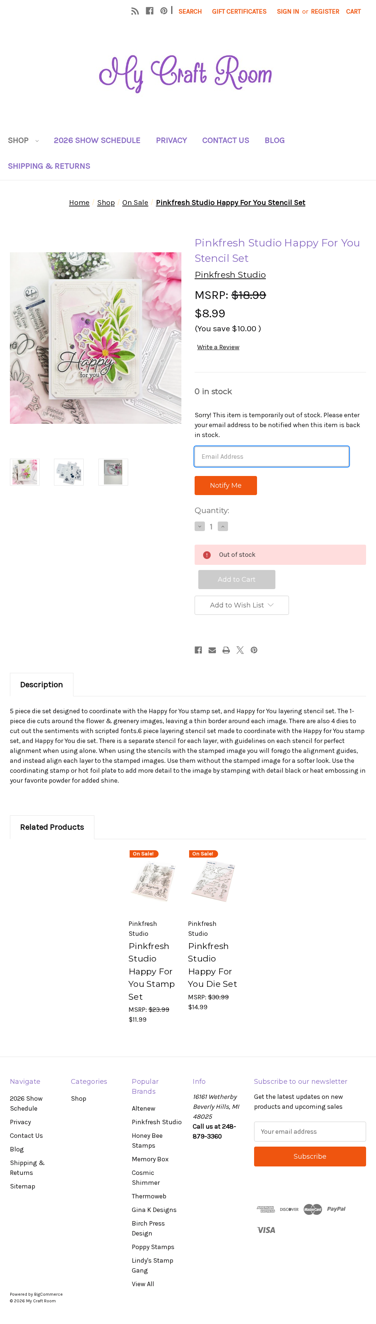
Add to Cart (153, 893)
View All (143, 1284)
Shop (19, 140)
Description (41, 684)
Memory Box (150, 1159)
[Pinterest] (164, 11)
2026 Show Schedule (97, 140)
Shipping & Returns (49, 166)
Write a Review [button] (218, 347)
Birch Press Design (148, 1228)
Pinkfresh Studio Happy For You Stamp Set (152, 971)
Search (190, 11)
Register (325, 11)
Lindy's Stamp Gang (152, 1265)
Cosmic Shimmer (146, 1178)
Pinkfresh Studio (157, 1122)
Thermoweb (149, 1196)
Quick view (153, 869)
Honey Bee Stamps (147, 1141)
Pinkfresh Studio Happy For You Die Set (212, 965)
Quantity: (212, 510)
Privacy (171, 140)
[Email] (212, 650)
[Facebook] (149, 11)
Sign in (288, 11)
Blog (275, 140)
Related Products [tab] (52, 827)
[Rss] (135, 11)
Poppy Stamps (153, 1247)
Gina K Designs (154, 1210)
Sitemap (22, 1186)
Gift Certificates (239, 11)
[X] (240, 650)
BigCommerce (48, 1294)
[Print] (226, 650)
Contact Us (225, 140)
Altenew (143, 1108)
